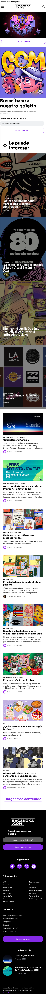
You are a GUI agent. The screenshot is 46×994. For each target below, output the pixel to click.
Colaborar (32, 887)
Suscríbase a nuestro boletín (13, 118)
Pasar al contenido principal (11, 2)
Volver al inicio (24, 41)
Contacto (32, 893)
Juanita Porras (11, 596)
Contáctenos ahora (23, 939)
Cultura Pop (7, 677)
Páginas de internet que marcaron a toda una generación (18, 203)
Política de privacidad (36, 899)
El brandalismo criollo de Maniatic (19, 396)
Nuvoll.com (8, 993)
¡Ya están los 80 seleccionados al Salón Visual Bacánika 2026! (23, 267)
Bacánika (9, 451)
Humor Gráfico (8, 896)
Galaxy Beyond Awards (16, 440)
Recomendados (34, 882)
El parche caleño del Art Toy (18, 680)
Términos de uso (34, 896)
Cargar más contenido (23, 799)
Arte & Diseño (8, 437)
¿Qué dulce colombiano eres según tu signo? (22, 728)
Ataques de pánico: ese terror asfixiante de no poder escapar (20, 774)
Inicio (4, 882)
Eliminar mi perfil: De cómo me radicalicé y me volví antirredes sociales (21, 331)
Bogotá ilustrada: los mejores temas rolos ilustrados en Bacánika (22, 632)
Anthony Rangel (11, 787)
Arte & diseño (7, 887)
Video (5, 899)
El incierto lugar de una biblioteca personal (22, 583)
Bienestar (17, 532)
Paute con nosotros (35, 890)
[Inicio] (23, 6)
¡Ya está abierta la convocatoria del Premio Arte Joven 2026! (22, 487)
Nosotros (32, 885)
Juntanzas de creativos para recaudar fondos (19, 536)
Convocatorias (19, 437)
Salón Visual (7, 893)
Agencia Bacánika (8, 901)
